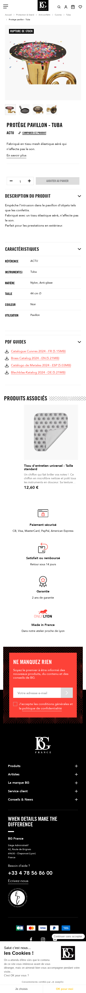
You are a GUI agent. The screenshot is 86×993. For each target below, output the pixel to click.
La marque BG (18, 783)
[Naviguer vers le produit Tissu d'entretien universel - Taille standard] (51, 432)
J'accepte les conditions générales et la (46, 706)
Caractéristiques (22, 249)
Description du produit (27, 196)
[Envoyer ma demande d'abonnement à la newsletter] (67, 693)
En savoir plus (16, 155)
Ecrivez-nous (18, 880)
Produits (14, 766)
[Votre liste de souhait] (80, 7)
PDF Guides (15, 342)
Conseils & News (20, 799)
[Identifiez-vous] (65, 7)
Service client (18, 791)
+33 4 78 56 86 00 (30, 873)
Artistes (13, 774)
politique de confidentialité (42, 708)
